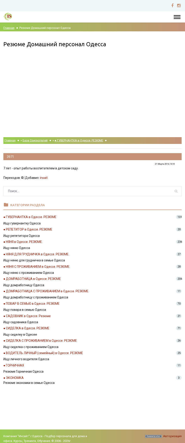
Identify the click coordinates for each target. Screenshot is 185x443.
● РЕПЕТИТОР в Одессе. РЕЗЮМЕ (27, 229)
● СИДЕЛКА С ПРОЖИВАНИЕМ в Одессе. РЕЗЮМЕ (40, 340)
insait (44, 178)
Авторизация (172, 436)
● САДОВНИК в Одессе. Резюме (27, 316)
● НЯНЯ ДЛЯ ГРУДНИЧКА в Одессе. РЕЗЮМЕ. (36, 254)
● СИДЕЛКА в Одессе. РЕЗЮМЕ (26, 328)
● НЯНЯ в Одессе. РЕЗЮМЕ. (23, 242)
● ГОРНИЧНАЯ (13, 365)
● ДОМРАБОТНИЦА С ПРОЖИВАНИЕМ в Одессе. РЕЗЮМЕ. (46, 291)
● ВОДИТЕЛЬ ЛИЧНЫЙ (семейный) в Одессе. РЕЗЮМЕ (43, 353)
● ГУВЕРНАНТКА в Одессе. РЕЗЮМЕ (79, 140)
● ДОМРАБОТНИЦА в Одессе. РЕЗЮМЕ (32, 279)
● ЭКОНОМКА (13, 378)
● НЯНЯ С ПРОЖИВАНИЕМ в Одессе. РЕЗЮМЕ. (36, 266)
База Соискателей (35, 140)
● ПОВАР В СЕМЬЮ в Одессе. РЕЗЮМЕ (31, 303)
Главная (8, 28)
